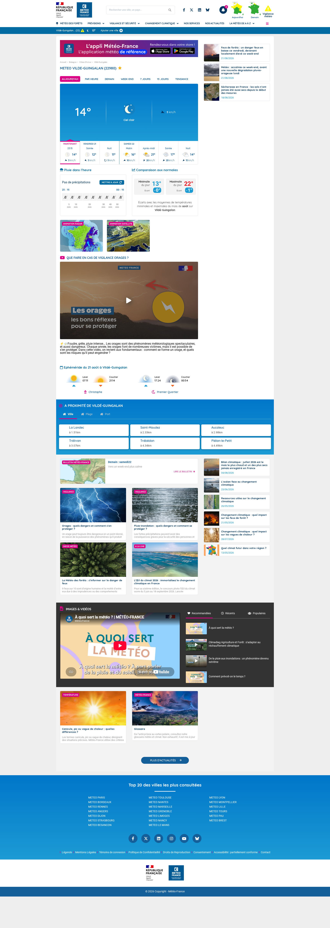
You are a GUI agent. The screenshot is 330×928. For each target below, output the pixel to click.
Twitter (191, 10)
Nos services (192, 23)
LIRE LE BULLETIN (183, 471)
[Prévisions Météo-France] (84, 10)
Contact (265, 852)
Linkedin (199, 10)
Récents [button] (230, 613)
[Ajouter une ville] (121, 30)
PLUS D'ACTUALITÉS (163, 760)
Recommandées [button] (201, 613)
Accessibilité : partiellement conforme (236, 852)
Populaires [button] (259, 613)
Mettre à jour (110, 182)
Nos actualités (214, 23)
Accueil (63, 62)
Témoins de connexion (112, 852)
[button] (267, 23)
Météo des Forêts (71, 23)
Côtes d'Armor (85, 62)
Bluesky (207, 10)
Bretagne (72, 62)
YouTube (184, 838)
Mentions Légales (85, 852)
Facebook (184, 10)
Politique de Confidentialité (144, 852)
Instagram (171, 838)
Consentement (202, 852)
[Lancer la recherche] (170, 10)
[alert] (268, 12)
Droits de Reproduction (176, 852)
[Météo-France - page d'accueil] (176, 873)
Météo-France (176, 891)
